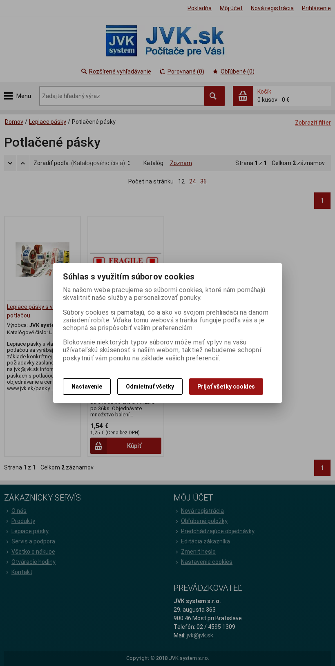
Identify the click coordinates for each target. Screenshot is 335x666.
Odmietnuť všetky (150, 386)
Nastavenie (86, 386)
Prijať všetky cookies (226, 386)
